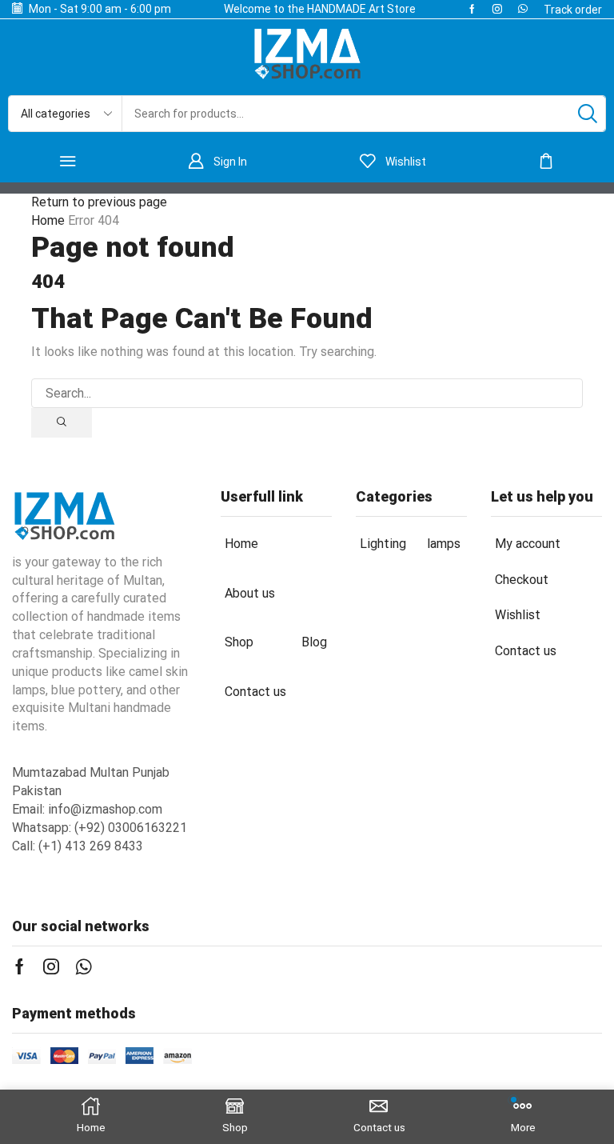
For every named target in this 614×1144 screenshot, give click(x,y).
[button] (573, 9)
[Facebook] (472, 9)
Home (48, 220)
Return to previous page (99, 202)
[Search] (587, 113)
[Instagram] (497, 9)
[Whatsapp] (523, 9)
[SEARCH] (61, 423)
